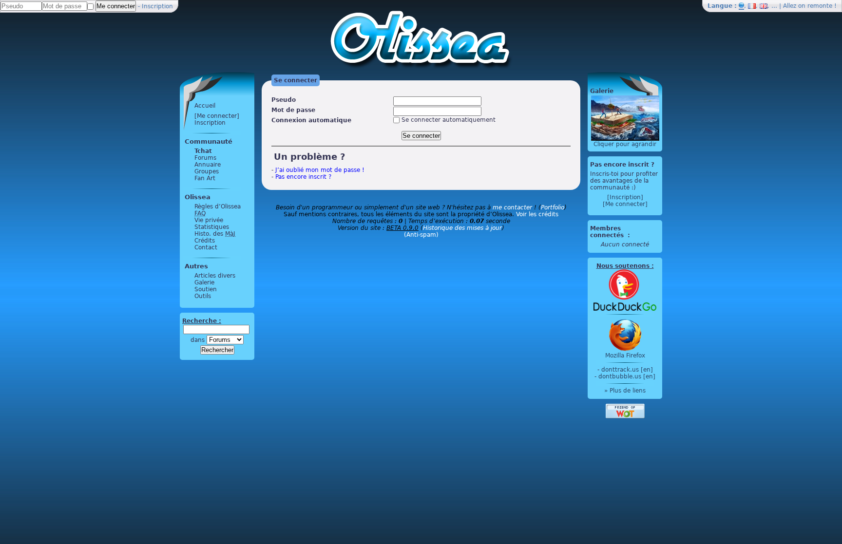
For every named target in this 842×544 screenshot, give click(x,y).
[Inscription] (625, 197)
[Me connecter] (216, 116)
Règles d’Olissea (217, 206)
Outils (202, 296)
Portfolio (552, 207)
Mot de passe (293, 110)
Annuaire (207, 164)
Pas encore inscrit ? (303, 176)
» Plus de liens (625, 390)
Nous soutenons (623, 266)
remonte (819, 5)
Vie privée (208, 220)
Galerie (204, 282)
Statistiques (211, 227)
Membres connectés (608, 232)
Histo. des (214, 233)
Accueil (204, 105)
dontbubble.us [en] (626, 376)
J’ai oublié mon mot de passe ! (319, 170)
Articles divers (214, 275)
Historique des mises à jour (462, 228)
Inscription (157, 6)
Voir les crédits (537, 214)
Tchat (203, 151)
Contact (205, 247)
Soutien (205, 289)
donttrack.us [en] (627, 369)
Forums (205, 157)
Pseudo (283, 99)
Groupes (206, 171)
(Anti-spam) (421, 234)
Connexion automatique (311, 120)
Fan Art (204, 178)
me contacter (512, 207)
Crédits (204, 240)
